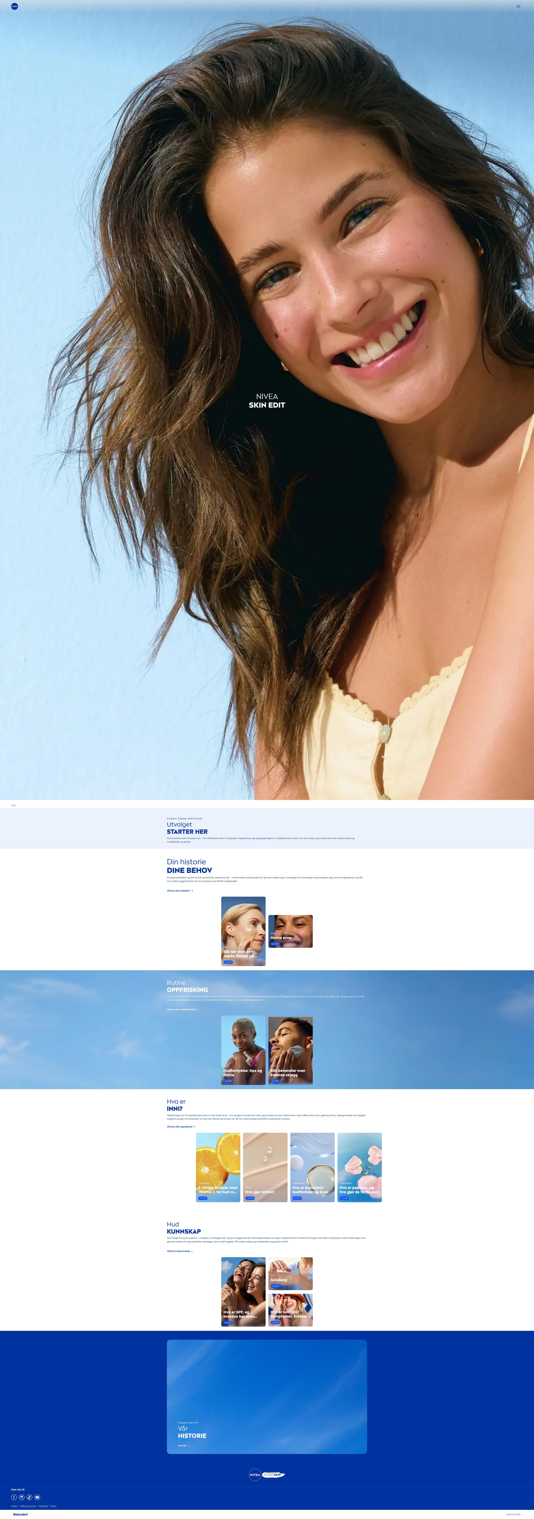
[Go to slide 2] (266, 1206)
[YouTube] (37, 1497)
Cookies (14, 1506)
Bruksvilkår (43, 1506)
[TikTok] (29, 1497)
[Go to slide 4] (269, 1206)
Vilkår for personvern (28, 1506)
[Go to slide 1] (264, 1206)
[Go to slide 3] (267, 1206)
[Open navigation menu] (518, 6)
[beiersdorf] (20, 1514)
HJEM (13, 805)
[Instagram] (21, 1497)
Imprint (53, 1506)
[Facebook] (14, 1497)
